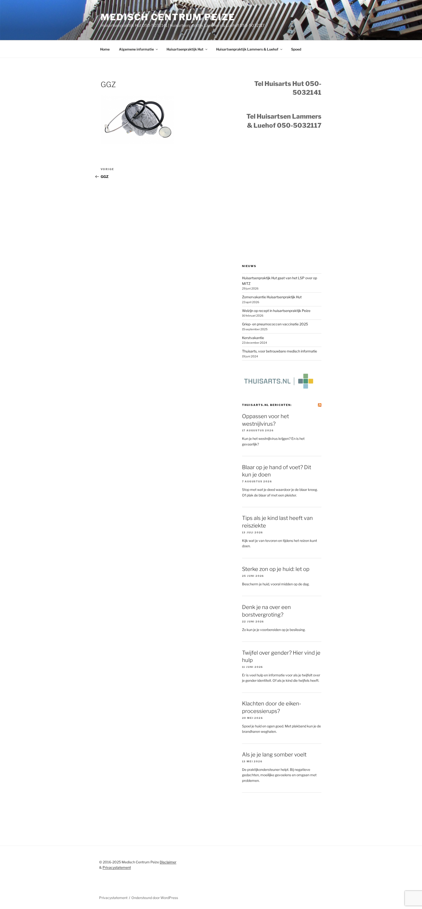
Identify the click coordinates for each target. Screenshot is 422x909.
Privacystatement (117, 867)
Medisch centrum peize (168, 17)
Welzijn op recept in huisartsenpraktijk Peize (276, 311)
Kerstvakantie (253, 338)
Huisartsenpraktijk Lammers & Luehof (247, 49)
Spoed (296, 49)
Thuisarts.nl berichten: (267, 405)
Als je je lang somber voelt (274, 754)
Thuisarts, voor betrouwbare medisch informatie (279, 351)
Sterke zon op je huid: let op (275, 569)
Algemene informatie (136, 49)
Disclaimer (168, 862)
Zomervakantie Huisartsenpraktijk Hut (272, 297)
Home (105, 49)
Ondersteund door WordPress (154, 898)
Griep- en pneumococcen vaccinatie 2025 (275, 324)
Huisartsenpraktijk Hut (185, 49)
